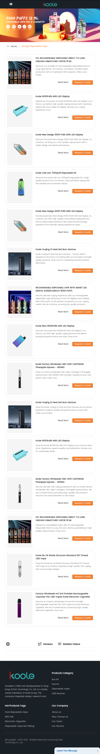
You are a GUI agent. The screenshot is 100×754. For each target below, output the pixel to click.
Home (14, 46)
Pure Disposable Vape (16, 712)
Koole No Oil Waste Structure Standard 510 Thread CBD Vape (62, 557)
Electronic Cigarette (15, 721)
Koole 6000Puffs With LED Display (53, 96)
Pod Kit (55, 684)
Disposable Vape (61, 688)
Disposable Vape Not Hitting (19, 726)
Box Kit (55, 679)
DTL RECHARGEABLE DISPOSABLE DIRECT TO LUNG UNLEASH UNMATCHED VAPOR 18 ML (60, 59)
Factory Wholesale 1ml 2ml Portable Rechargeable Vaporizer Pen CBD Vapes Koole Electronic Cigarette (63, 595)
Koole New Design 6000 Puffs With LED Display (59, 134)
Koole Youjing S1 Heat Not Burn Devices (56, 249)
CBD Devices (58, 693)
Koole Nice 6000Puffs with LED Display (55, 326)
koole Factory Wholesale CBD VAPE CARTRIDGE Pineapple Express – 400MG (60, 365)
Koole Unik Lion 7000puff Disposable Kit (56, 173)
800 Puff (9, 716)
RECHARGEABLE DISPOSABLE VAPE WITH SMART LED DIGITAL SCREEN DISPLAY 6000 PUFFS (61, 289)
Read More (63, 82)
